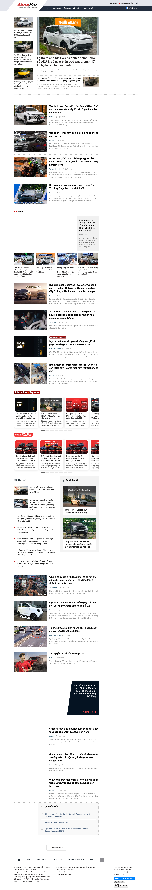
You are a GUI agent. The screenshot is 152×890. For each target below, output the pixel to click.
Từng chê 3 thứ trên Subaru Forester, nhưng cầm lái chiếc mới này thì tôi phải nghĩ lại (78, 544)
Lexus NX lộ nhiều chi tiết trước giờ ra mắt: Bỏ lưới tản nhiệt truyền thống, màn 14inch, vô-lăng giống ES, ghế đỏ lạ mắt (59, 79)
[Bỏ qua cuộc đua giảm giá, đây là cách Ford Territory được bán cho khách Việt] (30, 194)
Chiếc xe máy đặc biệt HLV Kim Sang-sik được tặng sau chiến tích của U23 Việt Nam (73, 730)
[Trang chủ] (19, 860)
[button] (102, 860)
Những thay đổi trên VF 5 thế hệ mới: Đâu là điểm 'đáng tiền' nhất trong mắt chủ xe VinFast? (66, 272)
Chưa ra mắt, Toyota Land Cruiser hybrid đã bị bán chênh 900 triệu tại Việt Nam (42, 489)
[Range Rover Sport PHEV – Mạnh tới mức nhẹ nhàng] (51, 405)
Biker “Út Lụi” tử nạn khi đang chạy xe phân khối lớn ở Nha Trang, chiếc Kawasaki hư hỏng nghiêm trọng (73, 161)
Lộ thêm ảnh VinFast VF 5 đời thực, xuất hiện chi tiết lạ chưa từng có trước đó (23, 34)
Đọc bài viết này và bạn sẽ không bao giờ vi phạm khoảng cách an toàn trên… (26, 416)
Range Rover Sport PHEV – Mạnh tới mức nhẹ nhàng (50, 416)
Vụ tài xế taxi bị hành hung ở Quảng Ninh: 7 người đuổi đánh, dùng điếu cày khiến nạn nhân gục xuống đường (72, 314)
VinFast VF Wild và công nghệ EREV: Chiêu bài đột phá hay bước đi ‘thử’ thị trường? (88, 271)
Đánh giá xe (57, 8)
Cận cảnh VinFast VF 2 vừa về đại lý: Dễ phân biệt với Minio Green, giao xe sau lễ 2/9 (73, 604)
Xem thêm (56, 847)
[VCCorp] (121, 884)
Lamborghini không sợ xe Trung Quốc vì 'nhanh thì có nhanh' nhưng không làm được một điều (23, 85)
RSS (91, 860)
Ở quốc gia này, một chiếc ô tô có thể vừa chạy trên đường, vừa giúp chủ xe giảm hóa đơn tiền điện (73, 783)
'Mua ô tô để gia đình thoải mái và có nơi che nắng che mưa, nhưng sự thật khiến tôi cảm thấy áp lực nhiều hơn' (73, 580)
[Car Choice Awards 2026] (56, 435)
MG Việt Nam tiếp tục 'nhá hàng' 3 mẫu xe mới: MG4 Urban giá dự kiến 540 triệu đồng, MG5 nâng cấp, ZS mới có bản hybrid (36, 518)
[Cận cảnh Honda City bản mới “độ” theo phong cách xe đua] (30, 141)
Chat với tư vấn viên (125, 879)
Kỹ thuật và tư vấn (80, 8)
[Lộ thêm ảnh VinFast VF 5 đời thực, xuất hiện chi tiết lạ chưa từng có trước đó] (23, 22)
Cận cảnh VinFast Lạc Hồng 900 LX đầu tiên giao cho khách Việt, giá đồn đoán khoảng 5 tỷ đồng (85, 691)
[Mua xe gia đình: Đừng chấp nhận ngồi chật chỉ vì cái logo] (45, 259)
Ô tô (49, 8)
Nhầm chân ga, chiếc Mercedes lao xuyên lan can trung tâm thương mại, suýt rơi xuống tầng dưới (73, 368)
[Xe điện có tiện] (25, 818)
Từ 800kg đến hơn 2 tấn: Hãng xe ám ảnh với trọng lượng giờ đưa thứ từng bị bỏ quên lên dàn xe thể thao (23, 59)
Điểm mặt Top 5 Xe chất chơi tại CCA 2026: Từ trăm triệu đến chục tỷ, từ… (51, 458)
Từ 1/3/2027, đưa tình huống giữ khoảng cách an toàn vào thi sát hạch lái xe (73, 630)
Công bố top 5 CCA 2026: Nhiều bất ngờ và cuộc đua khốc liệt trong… (76, 416)
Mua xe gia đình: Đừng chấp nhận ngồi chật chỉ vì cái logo (45, 270)
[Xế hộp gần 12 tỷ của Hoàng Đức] (30, 662)
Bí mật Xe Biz (133, 8)
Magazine (113, 3)
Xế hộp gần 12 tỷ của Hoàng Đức (66, 653)
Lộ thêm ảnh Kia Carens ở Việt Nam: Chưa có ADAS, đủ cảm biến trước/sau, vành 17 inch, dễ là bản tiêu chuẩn (66, 61)
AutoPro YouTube (127, 3)
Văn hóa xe (67, 8)
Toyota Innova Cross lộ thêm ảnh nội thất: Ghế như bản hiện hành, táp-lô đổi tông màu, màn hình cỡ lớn (73, 109)
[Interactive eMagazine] (56, 337)
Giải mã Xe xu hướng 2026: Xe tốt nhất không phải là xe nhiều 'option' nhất (87, 225)
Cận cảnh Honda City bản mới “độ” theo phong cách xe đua (73, 134)
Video (21, 211)
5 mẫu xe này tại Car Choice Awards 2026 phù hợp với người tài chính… (75, 458)
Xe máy (91, 8)
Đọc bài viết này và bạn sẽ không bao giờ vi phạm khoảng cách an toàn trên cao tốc (72, 343)
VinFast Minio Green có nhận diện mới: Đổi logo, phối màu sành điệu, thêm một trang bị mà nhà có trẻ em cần (35, 563)
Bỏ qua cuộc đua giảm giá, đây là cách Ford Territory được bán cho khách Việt (72, 187)
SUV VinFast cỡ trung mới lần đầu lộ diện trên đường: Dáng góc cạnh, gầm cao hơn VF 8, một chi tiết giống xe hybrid (35, 529)
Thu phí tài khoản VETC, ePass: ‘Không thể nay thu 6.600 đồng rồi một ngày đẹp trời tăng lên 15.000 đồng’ (23, 272)
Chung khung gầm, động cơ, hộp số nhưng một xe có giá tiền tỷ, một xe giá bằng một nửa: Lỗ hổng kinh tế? (73, 757)
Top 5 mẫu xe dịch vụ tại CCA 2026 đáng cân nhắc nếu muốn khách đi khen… (26, 458)
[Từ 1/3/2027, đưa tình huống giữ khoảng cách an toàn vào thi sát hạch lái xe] (30, 636)
